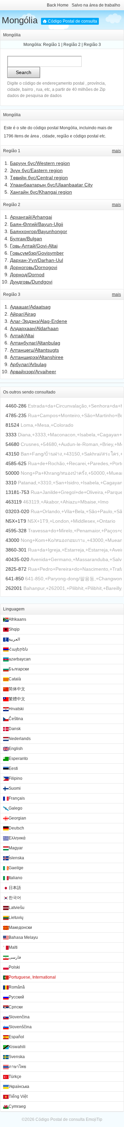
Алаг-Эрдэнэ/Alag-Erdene (38, 321)
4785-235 (16, 415)
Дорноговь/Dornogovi (33, 267)
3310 (11, 482)
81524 (12, 425)
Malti (13, 947)
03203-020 (17, 511)
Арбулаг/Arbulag (28, 364)
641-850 (15, 578)
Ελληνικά (17, 838)
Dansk (15, 728)
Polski (14, 967)
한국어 (15, 897)
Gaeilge (16, 867)
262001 (14, 588)
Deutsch (16, 828)
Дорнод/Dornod (27, 274)
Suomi (15, 788)
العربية (14, 639)
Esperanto (18, 758)
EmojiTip (94, 1119)
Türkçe (15, 1076)
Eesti (13, 768)
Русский (16, 997)
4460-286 (16, 406)
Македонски (20, 927)
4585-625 (16, 463)
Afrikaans (17, 619)
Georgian (17, 818)
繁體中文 (17, 698)
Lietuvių (16, 917)
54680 (12, 444)
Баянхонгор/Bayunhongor (38, 231)
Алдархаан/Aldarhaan (34, 328)
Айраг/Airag (23, 314)
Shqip (14, 629)
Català (15, 679)
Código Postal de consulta (72, 21)
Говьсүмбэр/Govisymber (37, 253)
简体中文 (17, 689)
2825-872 (16, 569)
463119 (14, 502)
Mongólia (20, 20)
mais (116, 150)
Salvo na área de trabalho (96, 5)
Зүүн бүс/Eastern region (36, 170)
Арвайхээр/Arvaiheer (33, 371)
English (16, 748)
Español (16, 1036)
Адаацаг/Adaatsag (30, 307)
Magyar (16, 848)
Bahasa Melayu (23, 937)
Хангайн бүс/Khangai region (41, 192)
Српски (16, 1007)
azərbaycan (20, 659)
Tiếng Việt (18, 1096)
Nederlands (20, 738)
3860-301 (16, 550)
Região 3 (92, 44)
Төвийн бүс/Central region (39, 177)
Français (17, 798)
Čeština (16, 718)
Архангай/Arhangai (31, 217)
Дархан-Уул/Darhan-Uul (36, 260)
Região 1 (51, 44)
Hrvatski (16, 708)
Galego (15, 808)
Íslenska (16, 858)
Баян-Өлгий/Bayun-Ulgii (36, 224)
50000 (12, 473)
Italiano (15, 877)
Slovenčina (19, 1017)
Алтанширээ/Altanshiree (36, 357)
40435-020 (17, 559)
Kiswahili (17, 1046)
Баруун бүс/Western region (40, 163)
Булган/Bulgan (26, 238)
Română (17, 987)
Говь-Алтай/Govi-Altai (34, 246)
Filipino (15, 778)
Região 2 (72, 44)
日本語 (15, 887)
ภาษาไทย (17, 1066)
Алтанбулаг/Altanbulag (35, 343)
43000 (12, 540)
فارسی (15, 957)
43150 (12, 454)
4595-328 (16, 530)
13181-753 (17, 492)
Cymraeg (17, 1106)
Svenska (17, 1056)
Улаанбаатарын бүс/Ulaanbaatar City (51, 184)
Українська (19, 1086)
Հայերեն (18, 649)
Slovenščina (20, 1027)
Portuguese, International (32, 977)
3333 (11, 434)
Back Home (58, 5)
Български (19, 669)
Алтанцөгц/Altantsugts (34, 350)
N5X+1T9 (16, 521)
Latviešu (16, 907)
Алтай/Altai (22, 335)
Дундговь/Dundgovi (31, 281)
